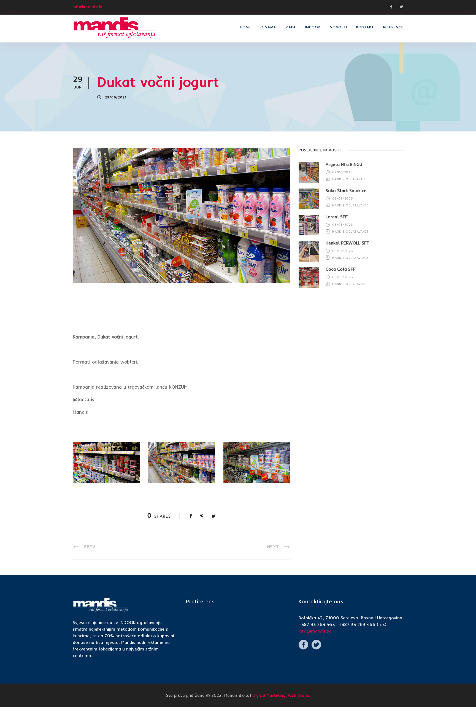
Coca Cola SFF (341, 269)
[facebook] (466, 339)
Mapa (290, 27)
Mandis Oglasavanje (350, 179)
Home (245, 27)
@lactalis (83, 399)
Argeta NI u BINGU (344, 164)
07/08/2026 (342, 172)
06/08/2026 (342, 198)
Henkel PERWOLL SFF (347, 243)
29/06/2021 (115, 97)
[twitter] (466, 329)
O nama (268, 27)
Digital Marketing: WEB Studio (281, 695)
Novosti (338, 27)
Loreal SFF (337, 216)
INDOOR (312, 27)
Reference (393, 27)
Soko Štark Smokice (346, 190)
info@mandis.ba (315, 631)
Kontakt (365, 27)
